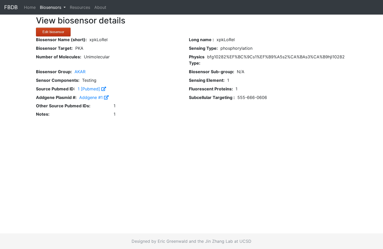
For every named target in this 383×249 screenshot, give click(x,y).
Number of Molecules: (58, 56)
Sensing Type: (203, 48)
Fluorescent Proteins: (211, 88)
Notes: (43, 114)
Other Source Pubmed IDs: (63, 105)
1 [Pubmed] (89, 88)
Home (31, 7)
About (100, 7)
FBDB (11, 7)
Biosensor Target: (54, 48)
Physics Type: (197, 60)
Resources (80, 7)
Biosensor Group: (54, 71)
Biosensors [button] (51, 7)
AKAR (80, 71)
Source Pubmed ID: (55, 88)
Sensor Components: (57, 80)
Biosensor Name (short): (61, 39)
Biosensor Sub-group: (211, 71)
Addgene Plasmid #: (56, 97)
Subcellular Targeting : (212, 97)
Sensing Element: (207, 80)
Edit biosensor (53, 32)
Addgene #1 (91, 97)
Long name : (201, 39)
